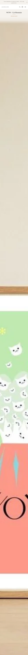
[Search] (20, 7)
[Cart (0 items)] (22, 7)
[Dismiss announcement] (27, 2)
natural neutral (14, 16)
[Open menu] (25, 7)
